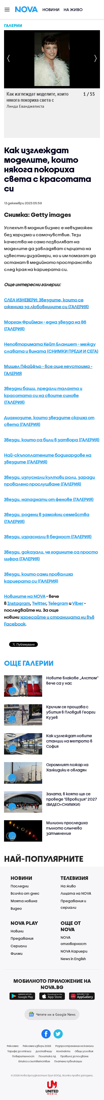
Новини (51, 9)
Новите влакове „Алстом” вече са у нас (72, 680)
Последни (20, 886)
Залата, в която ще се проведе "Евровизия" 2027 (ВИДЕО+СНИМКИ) (71, 799)
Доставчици (44, 1051)
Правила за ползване (74, 1056)
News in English (73, 959)
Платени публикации (68, 1061)
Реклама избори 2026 (37, 1045)
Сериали (19, 946)
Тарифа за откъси (19, 1051)
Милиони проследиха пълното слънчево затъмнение (67, 828)
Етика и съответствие (34, 1061)
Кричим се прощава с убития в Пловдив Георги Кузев (70, 712)
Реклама (12, 1045)
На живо (73, 9)
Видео (16, 908)
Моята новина (24, 901)
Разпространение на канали (74, 1045)
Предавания (22, 938)
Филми (16, 953)
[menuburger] (7, 9)
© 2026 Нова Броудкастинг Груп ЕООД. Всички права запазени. (52, 1075)
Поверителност (23, 1056)
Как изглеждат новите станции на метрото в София (69, 741)
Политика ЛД (47, 1056)
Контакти (63, 1051)
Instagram (18, 603)
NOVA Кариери (74, 951)
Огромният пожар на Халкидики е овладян (67, 767)
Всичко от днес (25, 893)
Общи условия (84, 1051)
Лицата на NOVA (76, 893)
